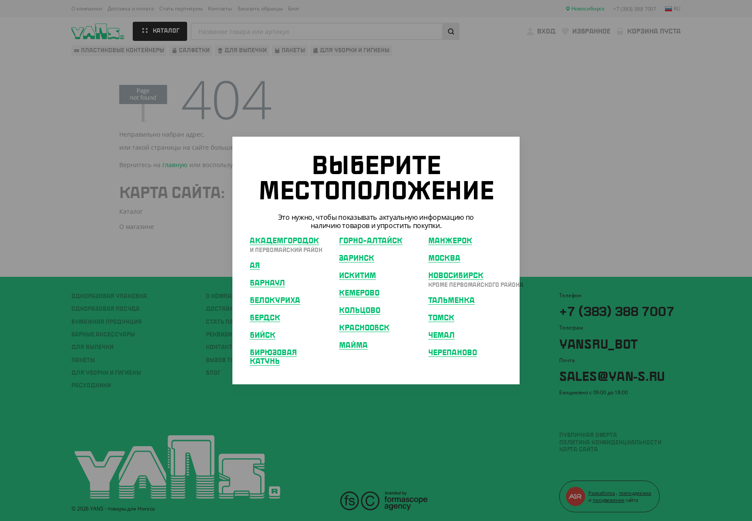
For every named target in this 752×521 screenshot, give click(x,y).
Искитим (357, 275)
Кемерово (359, 293)
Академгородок (284, 241)
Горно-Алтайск (371, 241)
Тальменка (451, 300)
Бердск (265, 318)
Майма (353, 345)
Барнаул (267, 283)
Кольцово (359, 310)
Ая (255, 265)
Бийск (262, 335)
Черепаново (452, 353)
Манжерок (450, 241)
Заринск (356, 258)
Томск (441, 318)
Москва (444, 258)
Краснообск (364, 328)
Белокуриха (275, 300)
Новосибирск (455, 275)
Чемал (441, 335)
